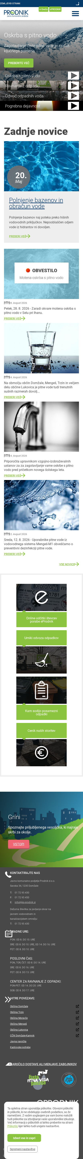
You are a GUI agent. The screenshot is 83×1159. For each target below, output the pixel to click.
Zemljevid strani (10, 3)
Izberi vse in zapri (24, 1138)
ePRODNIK (55, 9)
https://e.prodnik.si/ (41, 605)
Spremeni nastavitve (22, 1149)
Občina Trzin (17, 1012)
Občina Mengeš (18, 1023)
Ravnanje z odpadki (22, 86)
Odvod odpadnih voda (24, 96)
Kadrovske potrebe (20, 1047)
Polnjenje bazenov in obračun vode (36, 203)
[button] (73, 76)
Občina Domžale (19, 1006)
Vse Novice (67, 564)
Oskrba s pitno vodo (22, 76)
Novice (32, 9)
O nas (3, 9)
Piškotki (12, 1126)
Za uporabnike (17, 9)
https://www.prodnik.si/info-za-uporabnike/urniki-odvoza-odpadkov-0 (41, 652)
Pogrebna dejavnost (22, 106)
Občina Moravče (19, 1017)
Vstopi (18, 844)
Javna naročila (18, 1041)
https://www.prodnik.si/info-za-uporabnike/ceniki (41, 744)
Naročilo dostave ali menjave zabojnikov (43, 1064)
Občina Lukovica (19, 1029)
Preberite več (18, 63)
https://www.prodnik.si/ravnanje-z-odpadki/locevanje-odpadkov (41, 698)
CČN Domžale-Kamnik (22, 1035)
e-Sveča (43, 9)
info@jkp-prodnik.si (25, 902)
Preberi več (17, 236)
